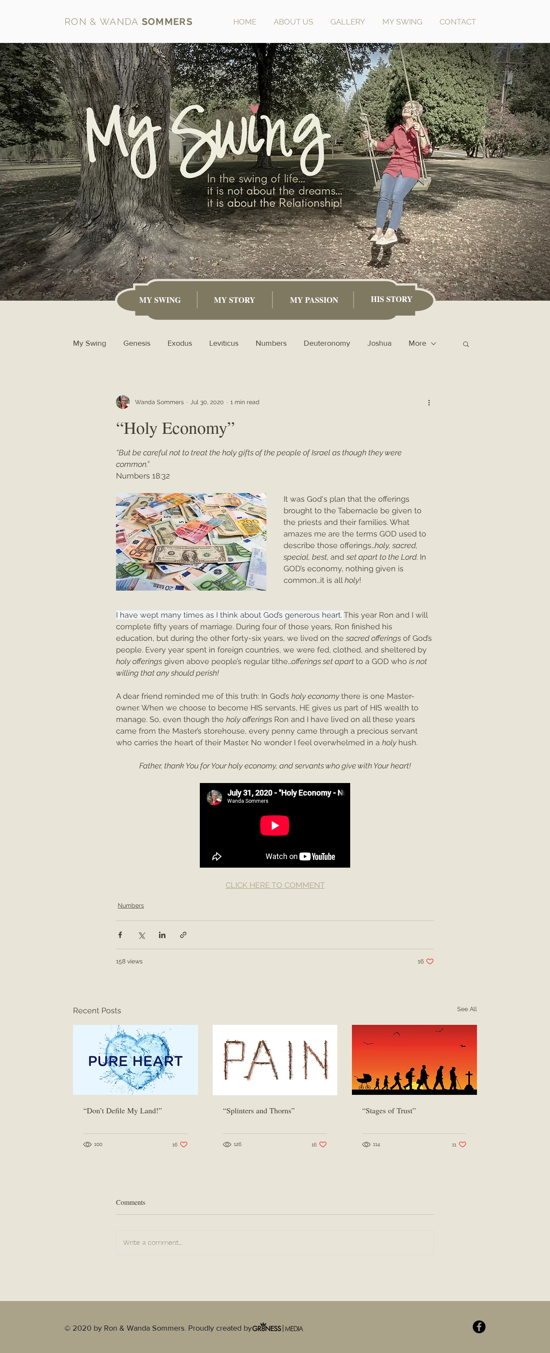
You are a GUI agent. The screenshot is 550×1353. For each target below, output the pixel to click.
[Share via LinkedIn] (162, 935)
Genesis (136, 343)
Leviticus (223, 343)
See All (467, 1009)
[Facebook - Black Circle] (479, 1326)
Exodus (180, 343)
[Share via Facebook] (120, 935)
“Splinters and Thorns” (259, 1110)
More (417, 343)
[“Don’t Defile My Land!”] (135, 1060)
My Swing (89, 343)
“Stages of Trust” (389, 1110)
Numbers (271, 343)
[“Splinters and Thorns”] (275, 1060)
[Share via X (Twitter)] (141, 935)
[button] (466, 343)
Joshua (379, 343)
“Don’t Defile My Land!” (122, 1110)
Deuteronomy (327, 343)
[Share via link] (183, 935)
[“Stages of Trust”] (414, 1060)
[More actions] (429, 402)
